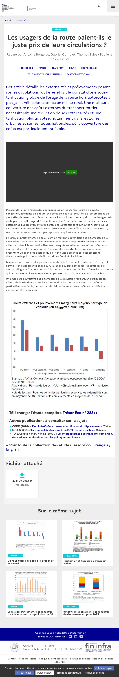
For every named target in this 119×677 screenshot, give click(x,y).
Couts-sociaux (89, 68)
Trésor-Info (21, 20)
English (12, 448)
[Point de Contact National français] (64, 647)
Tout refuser (25, 672)
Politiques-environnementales (45, 74)
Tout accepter (104, 668)
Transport (58, 68)
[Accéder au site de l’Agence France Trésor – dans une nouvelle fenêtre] (26, 647)
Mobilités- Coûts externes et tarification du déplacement (66, 426)
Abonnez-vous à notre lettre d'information (60, 632)
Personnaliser (44, 672)
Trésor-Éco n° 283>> (80, 412)
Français (100, 444)
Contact (12, 658)
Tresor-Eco (27, 68)
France (42, 68)
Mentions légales (27, 658)
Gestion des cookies (102, 658)
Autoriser (71, 172)
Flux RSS (60, 661)
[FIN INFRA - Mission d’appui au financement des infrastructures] (98, 647)
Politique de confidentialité (52, 658)
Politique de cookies (79, 658)
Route (72, 68)
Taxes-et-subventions (78, 74)
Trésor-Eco (59, 29)
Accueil (7, 20)
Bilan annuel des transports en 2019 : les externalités (61, 429)
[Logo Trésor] (47, 8)
